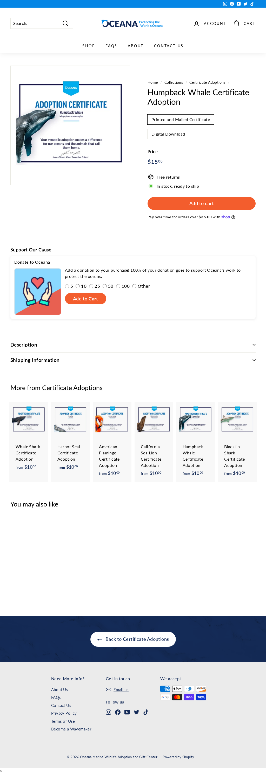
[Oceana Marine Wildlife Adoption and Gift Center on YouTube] (127, 712)
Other (144, 286)
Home (153, 82)
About (136, 46)
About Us (59, 689)
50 (111, 286)
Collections (173, 82)
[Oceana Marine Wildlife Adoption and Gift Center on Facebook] (118, 712)
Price (153, 151)
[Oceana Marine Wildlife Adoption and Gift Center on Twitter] (136, 712)
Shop (88, 46)
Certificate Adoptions (207, 82)
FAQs (111, 46)
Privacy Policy (64, 713)
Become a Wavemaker (71, 729)
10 (84, 286)
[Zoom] (70, 125)
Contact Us (169, 46)
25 (97, 286)
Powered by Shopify (178, 757)
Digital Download (168, 133)
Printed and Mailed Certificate (180, 119)
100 (126, 286)
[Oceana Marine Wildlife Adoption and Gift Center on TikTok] (146, 712)
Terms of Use (63, 721)
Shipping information (35, 360)
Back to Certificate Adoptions (136, 639)
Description (23, 345)
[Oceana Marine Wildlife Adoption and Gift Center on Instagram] (108, 712)
